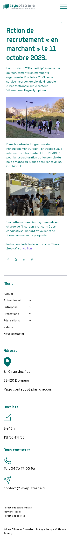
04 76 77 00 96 (23, 468)
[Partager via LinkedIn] (23, 259)
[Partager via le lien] (31, 259)
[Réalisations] (30, 320)
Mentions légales (12, 511)
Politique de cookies (14, 515)
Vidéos (8, 327)
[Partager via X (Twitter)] (15, 259)
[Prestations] (30, 313)
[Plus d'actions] (62, 23)
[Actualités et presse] (30, 300)
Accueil (9, 294)
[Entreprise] (30, 307)
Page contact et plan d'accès (28, 389)
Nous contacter (14, 334)
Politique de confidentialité (18, 507)
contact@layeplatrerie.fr (24, 488)
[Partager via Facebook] (7, 259)
